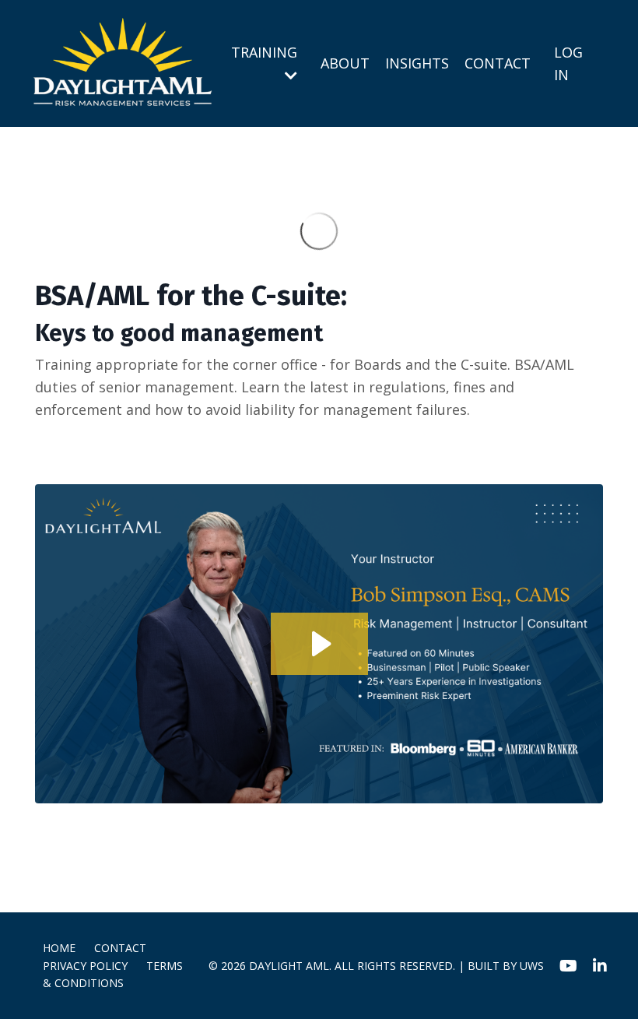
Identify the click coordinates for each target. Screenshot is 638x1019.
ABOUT (345, 63)
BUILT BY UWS (506, 965)
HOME (59, 947)
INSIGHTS (417, 63)
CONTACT (497, 63)
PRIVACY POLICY (85, 965)
